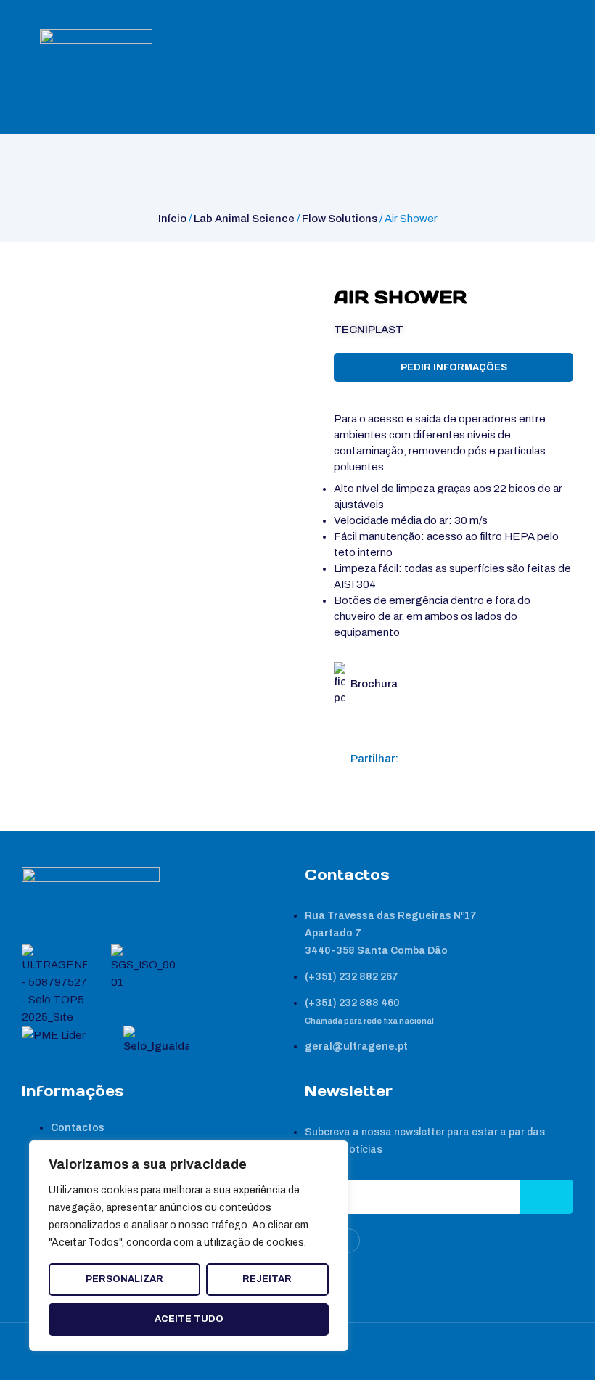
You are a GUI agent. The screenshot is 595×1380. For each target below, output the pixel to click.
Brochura (374, 684)
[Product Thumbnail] (48, 300)
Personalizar (124, 1279)
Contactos (77, 1127)
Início (172, 218)
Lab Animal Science (244, 218)
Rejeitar (267, 1279)
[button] (415, 758)
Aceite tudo (189, 1319)
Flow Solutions (339, 218)
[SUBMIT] (546, 1197)
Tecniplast (368, 329)
